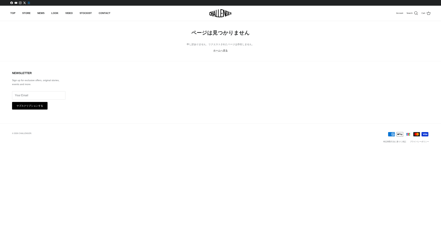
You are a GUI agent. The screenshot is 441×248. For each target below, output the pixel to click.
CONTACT (104, 13)
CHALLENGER (25, 133)
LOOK (54, 13)
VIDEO (69, 13)
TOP (12, 13)
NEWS (40, 13)
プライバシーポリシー (419, 142)
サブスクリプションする (30, 105)
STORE (26, 13)
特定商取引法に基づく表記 (394, 142)
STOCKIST (86, 13)
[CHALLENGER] (220, 13)
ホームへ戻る (220, 50)
